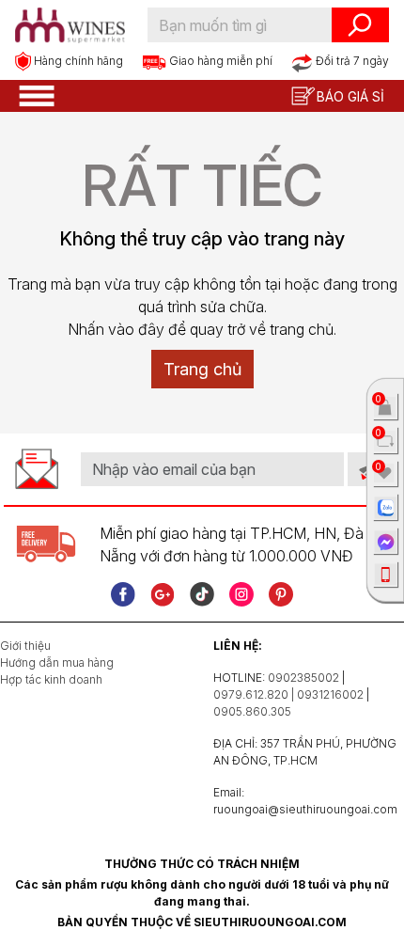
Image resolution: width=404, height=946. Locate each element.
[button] (36, 94)
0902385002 (303, 677)
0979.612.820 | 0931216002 (288, 694)
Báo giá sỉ (350, 96)
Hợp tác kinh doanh (51, 679)
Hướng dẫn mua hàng (57, 662)
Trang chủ (202, 369)
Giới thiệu (25, 646)
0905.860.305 (252, 711)
